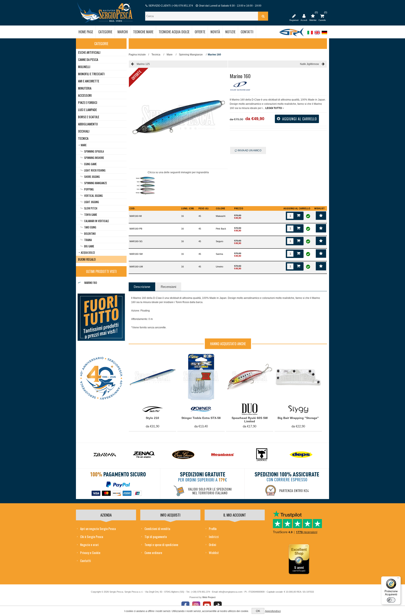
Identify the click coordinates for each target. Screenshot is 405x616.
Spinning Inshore (94, 158)
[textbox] (202, 16)
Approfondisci (273, 611)
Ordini (212, 544)
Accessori (85, 95)
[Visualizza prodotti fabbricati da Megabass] (222, 454)
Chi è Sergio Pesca (91, 536)
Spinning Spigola (94, 151)
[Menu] (398, 578)
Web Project (209, 597)
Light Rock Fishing (94, 170)
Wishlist (214, 552)
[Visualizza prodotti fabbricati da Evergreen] (183, 454)
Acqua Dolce (88, 252)
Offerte (136, 75)
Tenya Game (90, 214)
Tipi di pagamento (155, 536)
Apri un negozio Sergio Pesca (98, 528)
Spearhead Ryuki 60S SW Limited (250, 419)
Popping (89, 189)
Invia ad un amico (249, 150)
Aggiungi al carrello (150, 358)
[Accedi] (304, 16)
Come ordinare (153, 552)
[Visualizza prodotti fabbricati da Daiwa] (104, 454)
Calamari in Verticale (96, 221)
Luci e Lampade (87, 109)
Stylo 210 (152, 418)
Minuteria (84, 88)
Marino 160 (90, 283)
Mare (83, 145)
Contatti (85, 560)
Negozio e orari (89, 544)
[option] (145, 187)
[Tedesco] (324, 34)
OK (258, 611)
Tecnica (83, 138)
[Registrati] (293, 16)
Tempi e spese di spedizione (161, 544)
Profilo (213, 528)
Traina (88, 240)
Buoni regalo (87, 259)
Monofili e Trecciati (91, 73)
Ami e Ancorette (88, 81)
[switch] (391, 600)
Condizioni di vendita (157, 528)
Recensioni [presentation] (168, 287)
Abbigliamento (88, 124)
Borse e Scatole (88, 116)
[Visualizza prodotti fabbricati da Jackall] (261, 454)
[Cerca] (263, 16)
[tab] (142, 286)
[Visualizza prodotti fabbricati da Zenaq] (144, 454)
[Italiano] (310, 34)
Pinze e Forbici (87, 102)
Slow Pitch (90, 208)
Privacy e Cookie (90, 552)
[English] (317, 34)
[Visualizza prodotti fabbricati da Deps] (301, 454)
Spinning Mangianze (95, 183)
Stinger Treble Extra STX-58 (201, 418)
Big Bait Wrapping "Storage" (298, 418)
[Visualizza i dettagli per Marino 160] (79, 282)
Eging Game (90, 164)
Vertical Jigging (93, 195)
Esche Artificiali (89, 52)
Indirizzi (214, 536)
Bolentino (90, 233)
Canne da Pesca (88, 59)
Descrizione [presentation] (142, 287)
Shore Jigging (92, 176)
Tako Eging (90, 227)
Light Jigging (91, 202)
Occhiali (83, 131)
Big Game (89, 246)
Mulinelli (84, 66)
